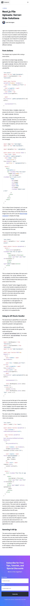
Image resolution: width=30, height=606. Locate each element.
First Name (4, 577)
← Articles (4, 8)
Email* (3, 585)
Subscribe (15, 594)
